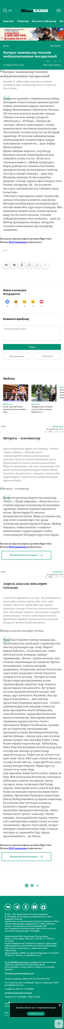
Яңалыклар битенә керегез (24, 555)
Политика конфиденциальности (19, 973)
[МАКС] (43, 907)
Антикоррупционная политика (18, 993)
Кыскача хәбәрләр (44, 21)
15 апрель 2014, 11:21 (54, 429)
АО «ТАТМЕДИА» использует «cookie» (21, 962)
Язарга (32, 347)
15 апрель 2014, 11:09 (54, 574)
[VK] (8, 907)
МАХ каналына (18, 242)
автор (6, 45)
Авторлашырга (16, 356)
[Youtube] (34, 907)
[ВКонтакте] (6, 265)
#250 (5, 250)
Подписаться (35, 1013)
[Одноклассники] (22, 265)
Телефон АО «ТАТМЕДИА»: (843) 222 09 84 (22, 997)
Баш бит (8, 21)
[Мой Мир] (37, 265)
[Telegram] (14, 265)
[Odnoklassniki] (25, 907)
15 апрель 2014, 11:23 (13, 65)
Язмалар (23, 21)
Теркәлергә (47, 356)
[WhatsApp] (29, 265)
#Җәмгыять (55, 45)
